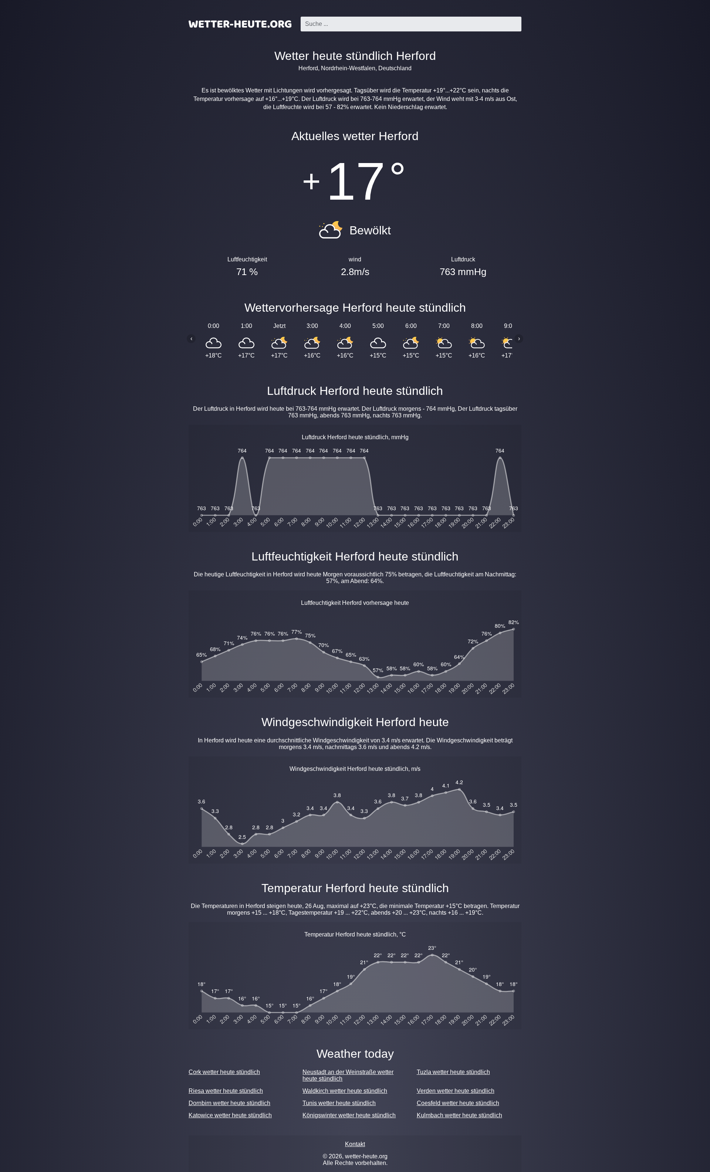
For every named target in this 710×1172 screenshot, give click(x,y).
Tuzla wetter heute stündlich (453, 1072)
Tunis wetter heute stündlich (339, 1103)
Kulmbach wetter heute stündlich (459, 1115)
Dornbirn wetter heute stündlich (229, 1103)
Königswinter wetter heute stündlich (349, 1115)
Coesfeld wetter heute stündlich (458, 1103)
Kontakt (355, 1144)
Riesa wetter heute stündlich (226, 1091)
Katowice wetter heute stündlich (230, 1115)
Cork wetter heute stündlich (224, 1072)
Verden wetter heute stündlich (455, 1091)
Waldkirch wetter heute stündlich (344, 1091)
